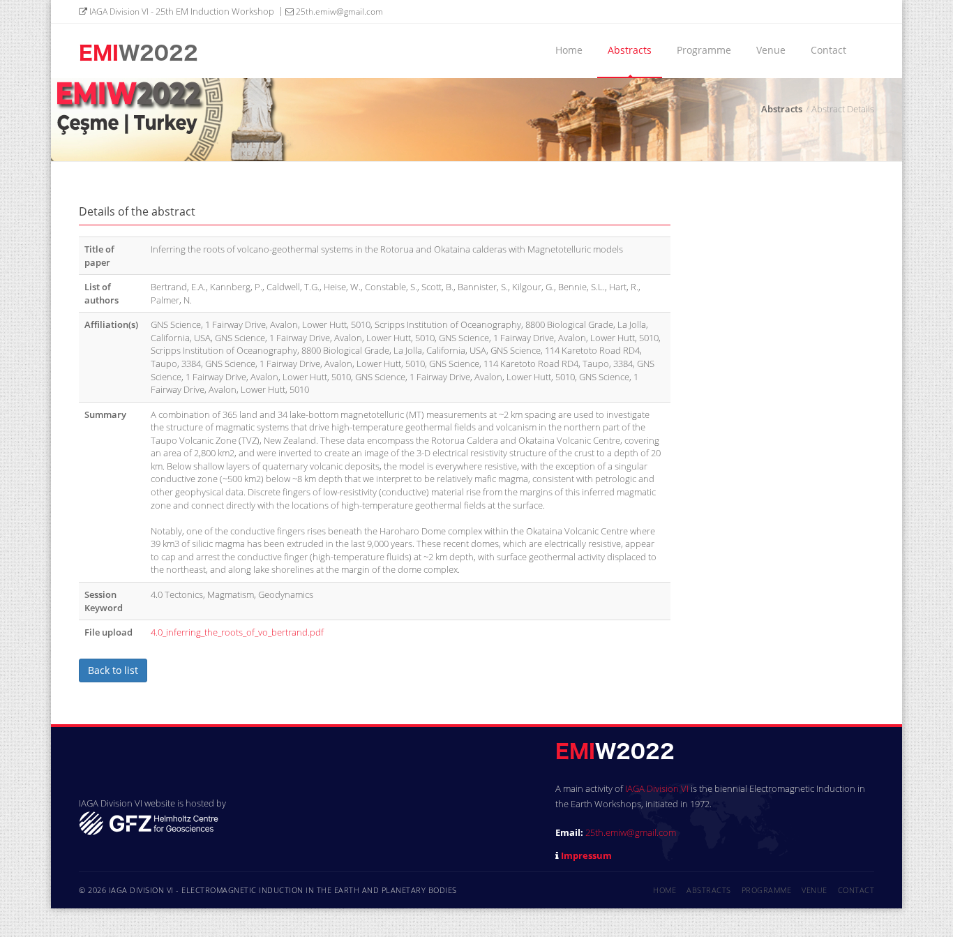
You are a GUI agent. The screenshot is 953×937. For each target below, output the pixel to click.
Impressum (586, 855)
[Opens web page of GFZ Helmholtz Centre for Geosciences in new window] (148, 822)
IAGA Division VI (118, 11)
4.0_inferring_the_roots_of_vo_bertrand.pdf (237, 632)
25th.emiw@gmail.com (338, 11)
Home (569, 50)
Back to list (113, 670)
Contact (828, 50)
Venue (771, 50)
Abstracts (630, 50)
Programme (704, 50)
